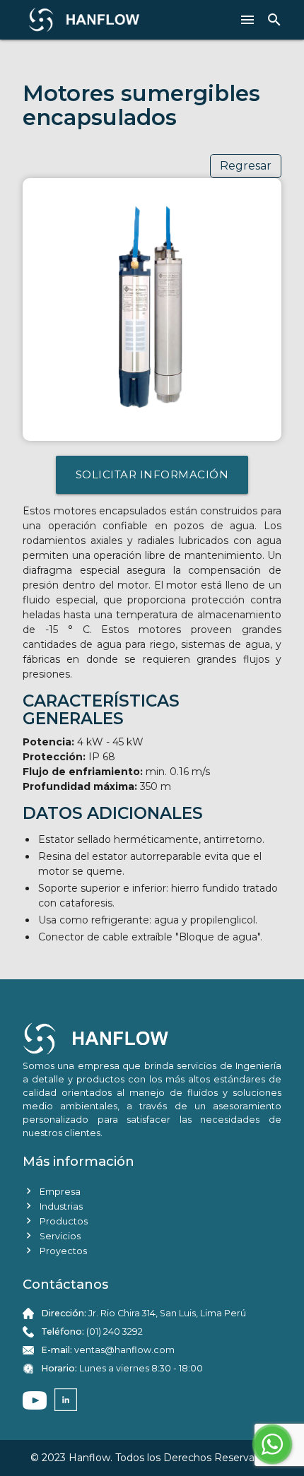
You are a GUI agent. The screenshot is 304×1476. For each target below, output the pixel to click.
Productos (55, 1221)
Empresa (52, 1191)
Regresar (245, 165)
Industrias (53, 1206)
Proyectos (55, 1250)
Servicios (52, 1235)
